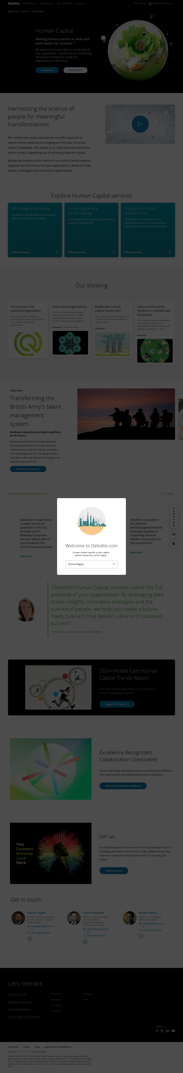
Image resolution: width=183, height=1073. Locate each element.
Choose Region (76, 564)
